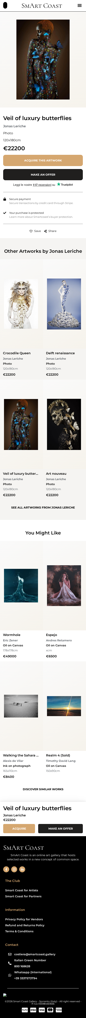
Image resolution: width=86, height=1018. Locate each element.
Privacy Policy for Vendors (24, 919)
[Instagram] (14, 869)
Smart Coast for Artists (21, 890)
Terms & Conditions (19, 931)
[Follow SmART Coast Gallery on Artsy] (34, 996)
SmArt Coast (41, 5)
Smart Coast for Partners (23, 896)
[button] (79, 5)
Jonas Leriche (14, 126)
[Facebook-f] (6, 869)
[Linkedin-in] (22, 869)
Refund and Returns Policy (24, 925)
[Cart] (5, 5)
